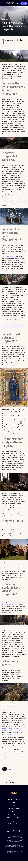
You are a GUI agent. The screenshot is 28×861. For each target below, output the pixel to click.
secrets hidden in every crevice (11, 604)
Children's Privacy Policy (13, 818)
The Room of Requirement (9, 256)
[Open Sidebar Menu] (2, 3)
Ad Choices (13, 811)
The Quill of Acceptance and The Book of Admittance (13, 728)
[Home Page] (9, 3)
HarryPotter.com (13, 837)
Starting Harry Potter (14, 824)
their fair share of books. (18, 516)
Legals (14, 821)
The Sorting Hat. (10, 734)
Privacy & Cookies (13, 814)
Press (13, 802)
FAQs (13, 805)
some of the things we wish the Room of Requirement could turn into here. (13, 327)
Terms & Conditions (13, 808)
